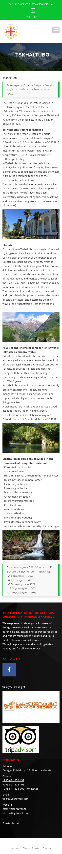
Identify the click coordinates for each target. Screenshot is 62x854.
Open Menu (56, 30)
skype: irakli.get (15, 687)
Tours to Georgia (31, 848)
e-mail (51, 4)
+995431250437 (38, 4)
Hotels (37, 62)
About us (15, 848)
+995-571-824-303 (19, 4)
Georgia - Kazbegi (10, 823)
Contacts (47, 848)
